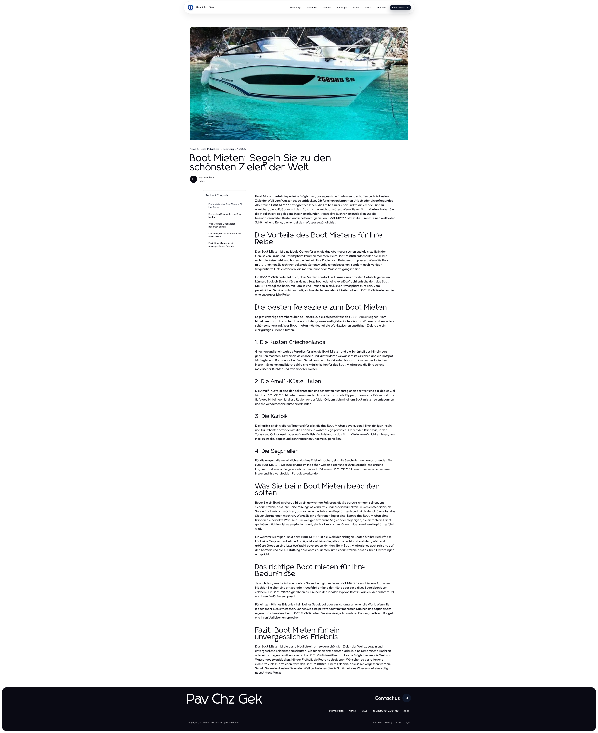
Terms (398, 722)
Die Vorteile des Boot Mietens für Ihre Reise (226, 206)
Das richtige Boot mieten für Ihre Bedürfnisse (225, 235)
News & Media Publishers (205, 149)
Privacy (388, 722)
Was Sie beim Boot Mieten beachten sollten (222, 225)
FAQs (364, 710)
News (352, 710)
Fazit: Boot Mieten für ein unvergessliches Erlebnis (221, 244)
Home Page (336, 710)
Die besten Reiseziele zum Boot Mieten (225, 215)
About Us (377, 722)
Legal (407, 722)
